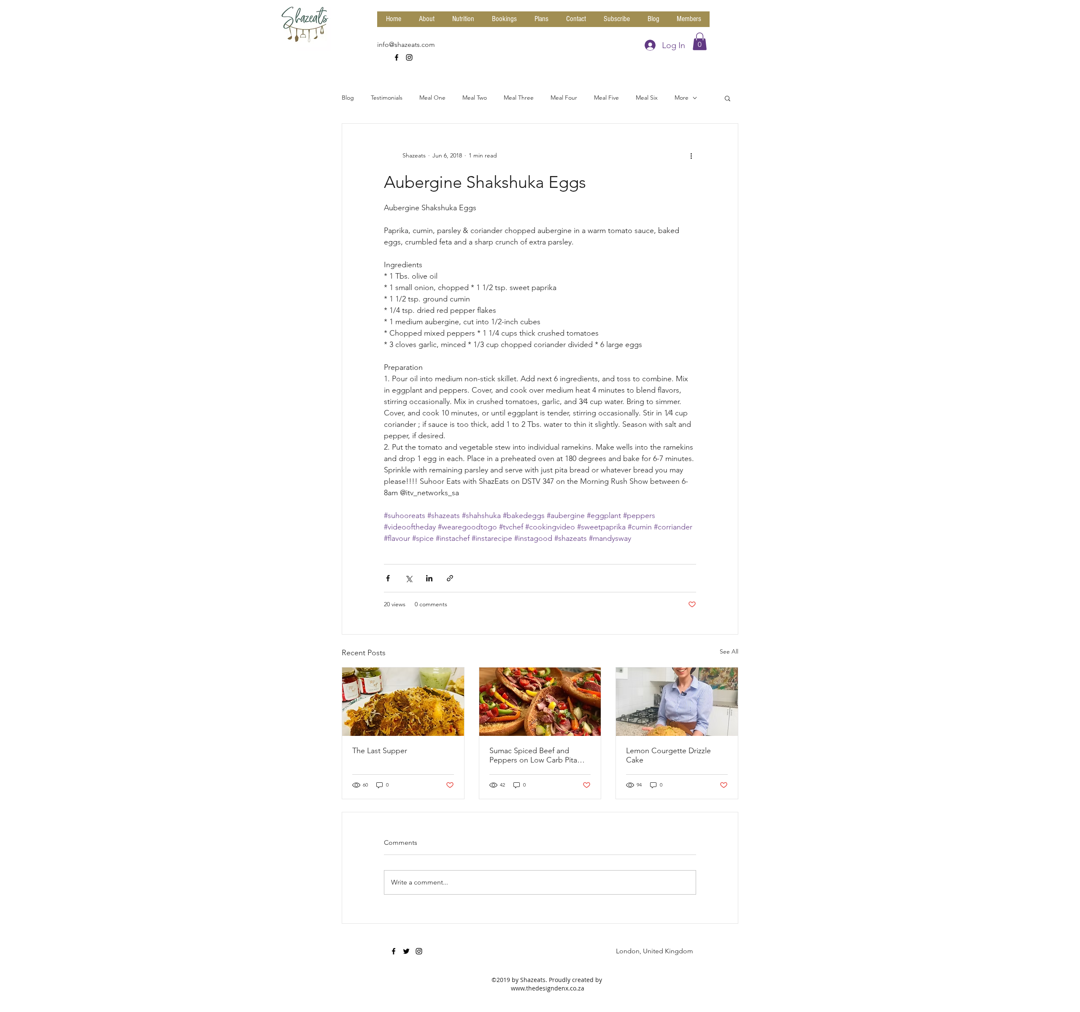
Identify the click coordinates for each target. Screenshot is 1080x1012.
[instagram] (409, 57)
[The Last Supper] (403, 701)
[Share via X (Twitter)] (409, 578)
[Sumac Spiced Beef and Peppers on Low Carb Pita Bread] (540, 701)
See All (729, 651)
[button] (699, 41)
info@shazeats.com (406, 45)
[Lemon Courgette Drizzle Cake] (677, 701)
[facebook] (396, 57)
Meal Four (564, 97)
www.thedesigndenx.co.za (547, 988)
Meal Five (606, 97)
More (681, 97)
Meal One (432, 97)
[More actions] (691, 156)
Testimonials (386, 97)
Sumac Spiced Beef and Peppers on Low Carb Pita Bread (533, 755)
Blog (348, 97)
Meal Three (519, 97)
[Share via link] (450, 578)
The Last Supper (379, 750)
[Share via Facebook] (388, 578)
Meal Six (647, 97)
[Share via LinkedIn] (429, 578)
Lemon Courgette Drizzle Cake (668, 755)
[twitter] (406, 951)
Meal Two (474, 97)
